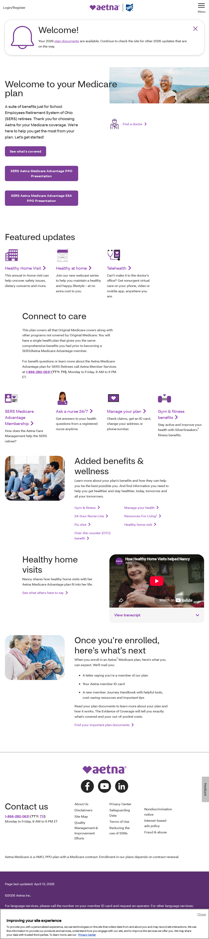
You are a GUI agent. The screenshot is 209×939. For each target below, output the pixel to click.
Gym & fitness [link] (85, 507)
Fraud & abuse (155, 832)
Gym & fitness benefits (171, 414)
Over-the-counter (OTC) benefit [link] (92, 535)
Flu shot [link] (80, 524)
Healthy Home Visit (23, 268)
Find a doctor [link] (132, 124)
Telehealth (116, 268)
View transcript (127, 615)
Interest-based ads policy (155, 823)
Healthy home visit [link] (138, 524)
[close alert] (195, 29)
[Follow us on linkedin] (121, 786)
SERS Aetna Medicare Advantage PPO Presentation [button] (41, 173)
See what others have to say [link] (43, 592)
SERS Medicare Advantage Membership (19, 417)
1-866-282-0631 (38, 372)
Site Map (81, 816)
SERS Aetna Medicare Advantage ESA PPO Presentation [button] (41, 198)
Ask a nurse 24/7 (72, 411)
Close (201, 914)
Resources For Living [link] (140, 516)
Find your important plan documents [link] (102, 725)
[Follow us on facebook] (87, 786)
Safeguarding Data (119, 812)
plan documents (66, 41)
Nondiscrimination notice (158, 811)
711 (42, 816)
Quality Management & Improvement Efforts (86, 830)
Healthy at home (71, 268)
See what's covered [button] (25, 151)
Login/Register (14, 7)
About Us (81, 804)
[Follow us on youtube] (104, 786)
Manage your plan (124, 411)
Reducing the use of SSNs (119, 830)
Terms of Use (119, 821)
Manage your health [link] (139, 507)
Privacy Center (120, 804)
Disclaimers (83, 810)
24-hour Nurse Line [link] (89, 516)
